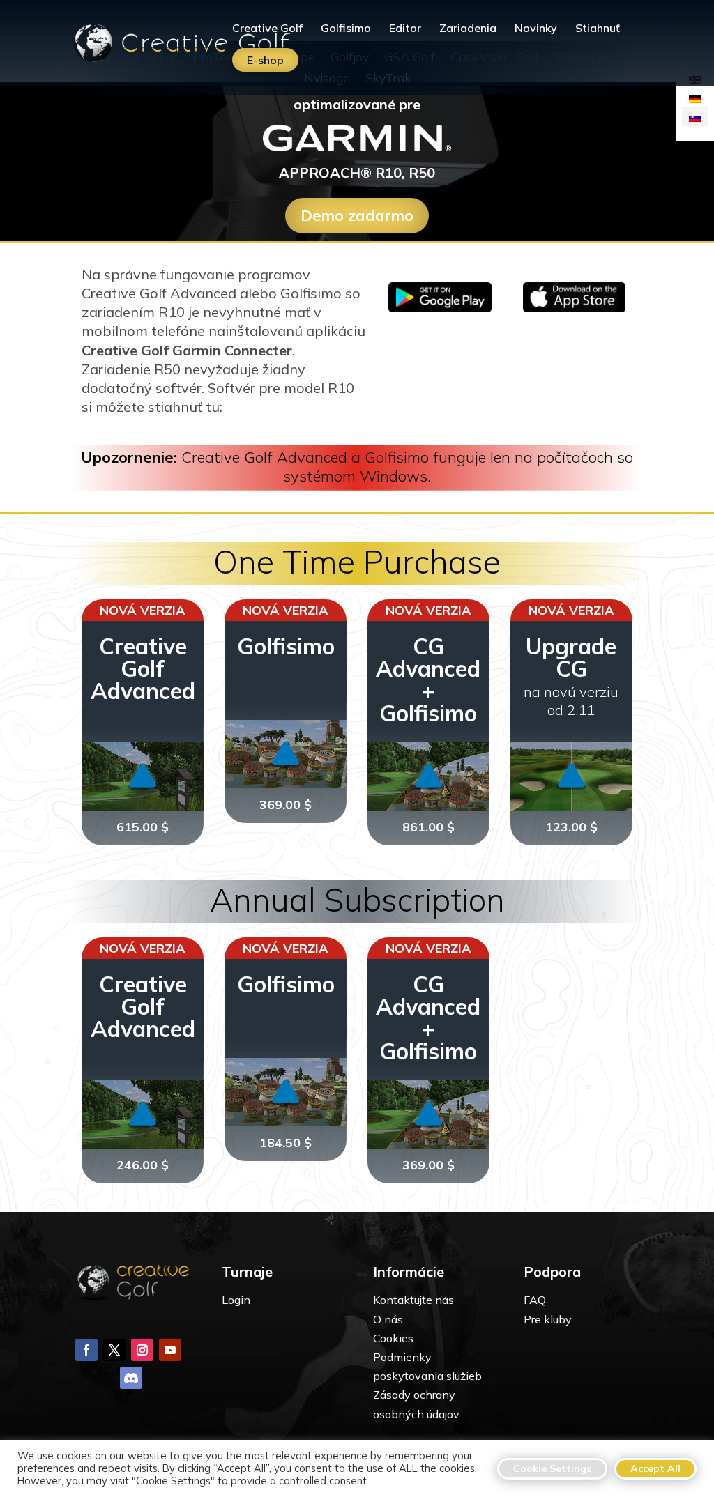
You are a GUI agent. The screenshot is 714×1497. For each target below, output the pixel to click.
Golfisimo (346, 29)
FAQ (535, 1300)
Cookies (393, 1338)
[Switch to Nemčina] (695, 98)
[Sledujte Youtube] (170, 1350)
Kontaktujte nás (413, 1300)
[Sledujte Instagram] (142, 1350)
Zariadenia (467, 29)
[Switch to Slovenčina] (695, 116)
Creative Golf (267, 29)
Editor (405, 29)
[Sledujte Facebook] (86, 1350)
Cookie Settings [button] (552, 1468)
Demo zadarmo (357, 215)
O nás (388, 1319)
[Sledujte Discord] (131, 1378)
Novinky (536, 29)
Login (236, 1300)
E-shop (265, 60)
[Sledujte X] (114, 1350)
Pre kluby (548, 1319)
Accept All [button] (655, 1468)
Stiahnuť (597, 29)
